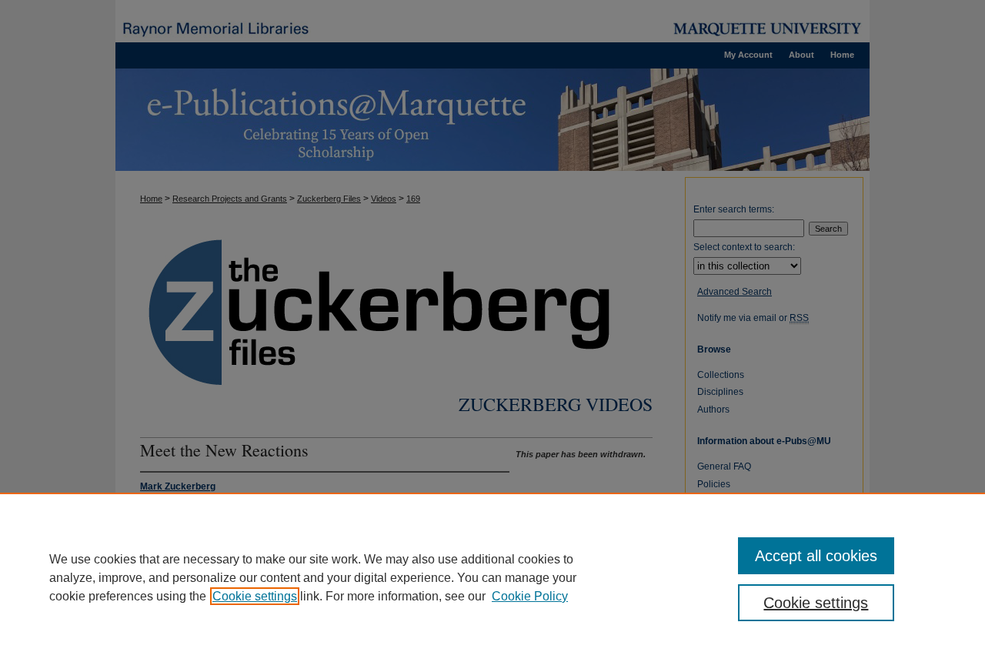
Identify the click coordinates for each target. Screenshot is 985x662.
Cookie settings (254, 596)
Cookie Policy (530, 596)
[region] (492, 577)
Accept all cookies (816, 555)
